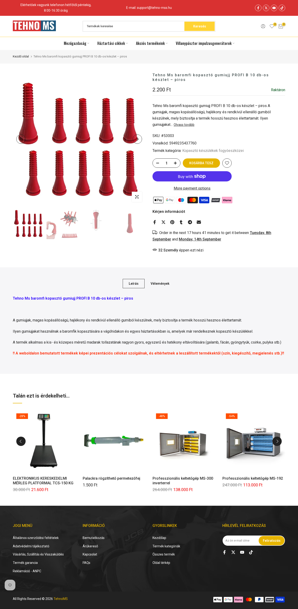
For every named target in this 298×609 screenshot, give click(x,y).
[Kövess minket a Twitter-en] (266, 8)
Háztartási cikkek (111, 43)
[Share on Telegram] (190, 222)
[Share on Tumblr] (181, 222)
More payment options (192, 188)
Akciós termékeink (150, 43)
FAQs (86, 563)
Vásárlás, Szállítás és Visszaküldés (38, 554)
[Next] (137, 139)
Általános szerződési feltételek (36, 538)
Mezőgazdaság (75, 43)
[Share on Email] (199, 222)
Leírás (134, 283)
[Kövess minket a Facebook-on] (258, 8)
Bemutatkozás (94, 538)
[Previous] (21, 139)
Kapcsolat (90, 554)
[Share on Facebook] (154, 222)
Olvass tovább (184, 125)
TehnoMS (61, 599)
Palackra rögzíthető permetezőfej (111, 478)
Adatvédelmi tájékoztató (31, 546)
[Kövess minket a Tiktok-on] (282, 8)
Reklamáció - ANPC (27, 571)
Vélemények (160, 283)
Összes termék (163, 554)
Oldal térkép (161, 563)
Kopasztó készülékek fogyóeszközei (213, 150)
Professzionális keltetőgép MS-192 (252, 478)
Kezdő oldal (21, 56)
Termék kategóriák (166, 546)
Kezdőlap (159, 538)
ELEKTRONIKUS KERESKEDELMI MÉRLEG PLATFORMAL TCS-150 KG (43, 480)
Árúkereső (90, 546)
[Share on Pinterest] (172, 222)
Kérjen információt (168, 211)
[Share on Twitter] (163, 222)
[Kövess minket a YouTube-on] (274, 8)
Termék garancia (25, 563)
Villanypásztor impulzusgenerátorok (204, 43)
